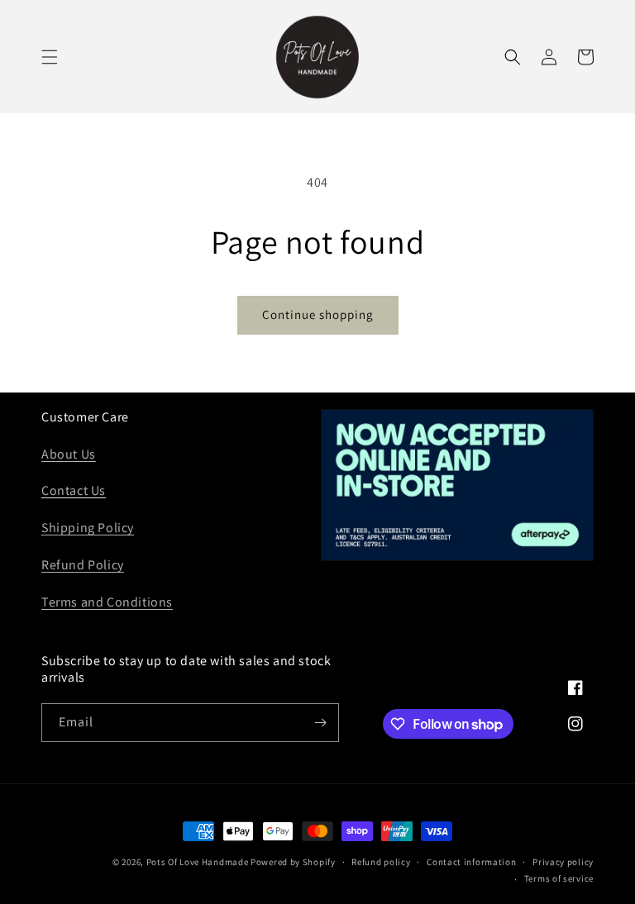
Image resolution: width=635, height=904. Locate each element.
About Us (68, 454)
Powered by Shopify (293, 862)
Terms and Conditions (107, 602)
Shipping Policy (87, 527)
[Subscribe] (320, 722)
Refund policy (380, 862)
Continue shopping (318, 314)
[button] (49, 57)
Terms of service (559, 878)
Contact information (471, 862)
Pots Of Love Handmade (197, 862)
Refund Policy (82, 564)
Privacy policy (563, 862)
